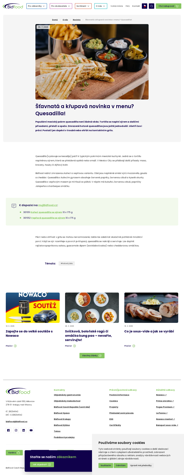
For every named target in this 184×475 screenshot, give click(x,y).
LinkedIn (23, 430)
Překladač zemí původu (121, 413)
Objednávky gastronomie (67, 395)
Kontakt (136, 6)
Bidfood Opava (62, 413)
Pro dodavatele (59, 6)
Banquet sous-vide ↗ (167, 425)
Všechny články (89, 355)
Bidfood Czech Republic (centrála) (72, 407)
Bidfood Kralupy (62, 419)
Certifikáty (115, 425)
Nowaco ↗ (161, 395)
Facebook (8, 430)
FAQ (128, 6)
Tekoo (57, 431)
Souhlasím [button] (106, 465)
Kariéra (12, 452)
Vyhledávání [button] (151, 6)
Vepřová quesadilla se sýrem (48, 217)
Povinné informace (119, 395)
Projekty (113, 407)
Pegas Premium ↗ (165, 407)
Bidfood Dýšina (62, 425)
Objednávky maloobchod (67, 401)
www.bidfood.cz (18, 391)
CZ (144, 6)
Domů (55, 20)
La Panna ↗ (162, 413)
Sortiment (81, 6)
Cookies (113, 401)
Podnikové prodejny (64, 437)
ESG (111, 419)
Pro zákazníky (35, 6)
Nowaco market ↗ (165, 419)
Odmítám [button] (120, 465)
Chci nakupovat (166, 6)
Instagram (16, 430)
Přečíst (9, 346)
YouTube (31, 430)
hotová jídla (67, 263)
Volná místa (117, 6)
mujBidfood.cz (47, 205)
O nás (99, 6)
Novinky (77, 20)
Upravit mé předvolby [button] (141, 465)
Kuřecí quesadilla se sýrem (46, 212)
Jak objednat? (40, 464)
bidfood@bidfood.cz (16, 421)
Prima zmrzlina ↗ (165, 401)
